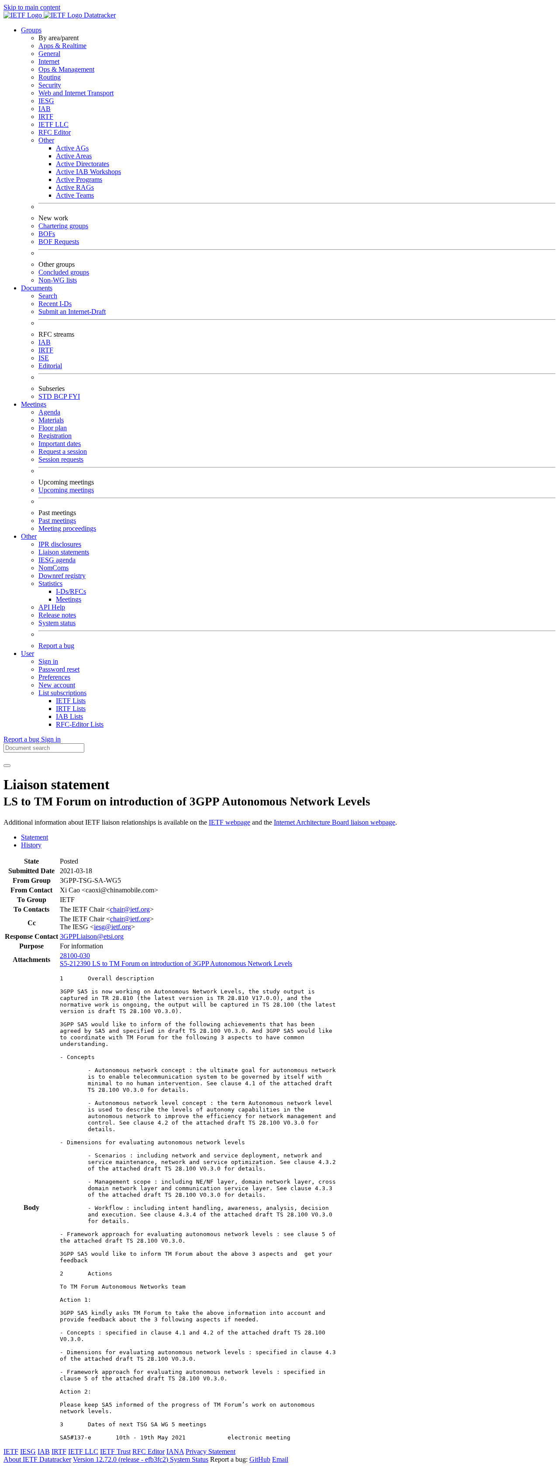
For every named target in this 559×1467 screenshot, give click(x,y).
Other (46, 140)
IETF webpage (229, 822)
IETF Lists (71, 700)
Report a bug (56, 645)
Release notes (57, 615)
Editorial (50, 365)
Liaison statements (63, 552)
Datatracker (99, 15)
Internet (48, 61)
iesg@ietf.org (112, 926)
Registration (55, 435)
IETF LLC (53, 124)
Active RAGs (75, 187)
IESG (46, 101)
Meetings (68, 599)
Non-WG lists (57, 280)
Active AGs (72, 148)
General (49, 53)
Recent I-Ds (55, 303)
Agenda (49, 412)
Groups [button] (31, 30)
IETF (10, 1451)
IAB (44, 108)
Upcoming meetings (66, 490)
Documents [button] (36, 288)
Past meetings (57, 520)
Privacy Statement (210, 1451)
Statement (34, 837)
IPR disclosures (59, 544)
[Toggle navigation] (6, 765)
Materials (51, 420)
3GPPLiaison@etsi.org (92, 936)
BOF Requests (58, 241)
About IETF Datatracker (37, 1459)
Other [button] (29, 536)
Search (47, 296)
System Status (189, 1459)
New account (56, 685)
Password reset (58, 669)
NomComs (53, 567)
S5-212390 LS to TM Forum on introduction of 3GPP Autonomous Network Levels (176, 963)
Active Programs (79, 179)
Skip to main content (31, 7)
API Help (51, 607)
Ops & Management (66, 69)
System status (57, 623)
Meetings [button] (33, 404)
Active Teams (75, 195)
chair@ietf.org (130, 909)
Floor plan (52, 428)
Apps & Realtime (62, 45)
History (31, 845)
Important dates (59, 443)
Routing (49, 77)
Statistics (50, 583)
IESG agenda (57, 560)
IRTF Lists (71, 708)
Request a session (62, 451)
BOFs (46, 233)
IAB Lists (69, 716)
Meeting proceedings (67, 528)
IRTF (45, 116)
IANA (175, 1451)
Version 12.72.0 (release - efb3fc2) (121, 1459)
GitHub (259, 1459)
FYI (74, 396)
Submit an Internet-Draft (72, 311)
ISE (43, 358)
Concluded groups (63, 272)
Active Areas (74, 156)
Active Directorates (82, 163)
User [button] (27, 653)
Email (280, 1459)
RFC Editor (54, 132)
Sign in (48, 661)
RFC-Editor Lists (80, 724)
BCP (61, 396)
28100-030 (75, 955)
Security (49, 85)
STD (46, 396)
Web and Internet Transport (76, 93)
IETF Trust (115, 1451)
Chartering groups (63, 226)
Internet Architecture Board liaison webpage (334, 822)
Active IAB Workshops (88, 171)
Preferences (54, 677)
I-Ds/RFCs (71, 591)
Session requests (60, 459)
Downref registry (62, 575)
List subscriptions (62, 693)
